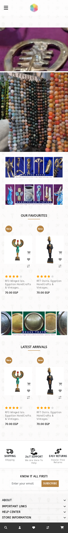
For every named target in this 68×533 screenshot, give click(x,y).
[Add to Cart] (28, 252)
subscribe (50, 483)
